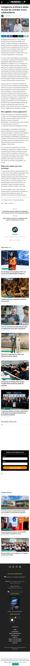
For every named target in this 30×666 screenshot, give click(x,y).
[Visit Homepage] (16, 2)
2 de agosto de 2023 (17, 15)
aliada (5, 203)
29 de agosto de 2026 (6, 330)
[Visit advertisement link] (15, 436)
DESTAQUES (5, 508)
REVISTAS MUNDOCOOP (15, 633)
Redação (8, 15)
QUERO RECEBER (15, 468)
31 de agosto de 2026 (6, 275)
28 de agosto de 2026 (6, 358)
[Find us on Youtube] (20, 567)
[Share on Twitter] (15, 36)
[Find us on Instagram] (13, 567)
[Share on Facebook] (9, 36)
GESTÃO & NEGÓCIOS (7, 268)
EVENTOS (15, 637)
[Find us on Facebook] (17, 567)
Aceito (15, 664)
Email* (4, 456)
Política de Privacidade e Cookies (18, 662)
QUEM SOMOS (15, 631)
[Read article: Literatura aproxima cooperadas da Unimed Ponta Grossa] (15, 288)
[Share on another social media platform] (26, 36)
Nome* (4, 461)
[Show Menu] (1, 2)
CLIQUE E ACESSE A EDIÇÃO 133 (15, 611)
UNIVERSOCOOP (15, 635)
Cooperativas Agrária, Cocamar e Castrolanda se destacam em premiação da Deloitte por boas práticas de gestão (14, 412)
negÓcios (11, 203)
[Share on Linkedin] (3, 36)
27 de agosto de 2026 (6, 387)
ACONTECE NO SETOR (7, 550)
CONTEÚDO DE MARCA (7, 529)
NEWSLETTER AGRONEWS (15, 641)
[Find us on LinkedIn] (10, 567)
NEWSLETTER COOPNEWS (15, 639)
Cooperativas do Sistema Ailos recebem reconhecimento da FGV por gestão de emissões (12, 383)
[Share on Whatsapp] (21, 36)
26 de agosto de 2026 (6, 416)
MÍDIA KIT (15, 642)
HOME (15, 629)
